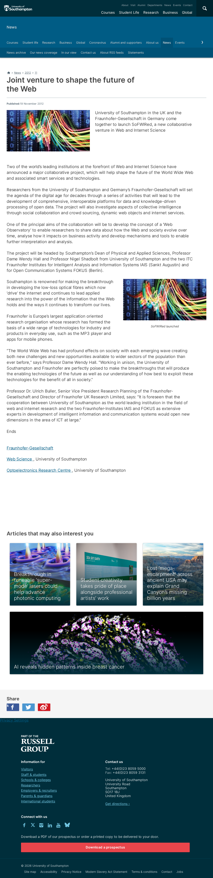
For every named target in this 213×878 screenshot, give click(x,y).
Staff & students (33, 775)
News (167, 5)
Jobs (179, 871)
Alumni (141, 5)
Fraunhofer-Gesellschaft (30, 448)
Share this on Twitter (28, 707)
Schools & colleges (36, 780)
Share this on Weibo (44, 707)
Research (151, 12)
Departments (154, 5)
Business (170, 12)
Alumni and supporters (126, 42)
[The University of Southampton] (18, 8)
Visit (132, 5)
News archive (16, 52)
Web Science (20, 459)
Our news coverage (43, 52)
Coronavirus (97, 42)
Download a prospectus (105, 847)
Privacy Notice (71, 871)
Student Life (129, 12)
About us (152, 42)
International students (38, 801)
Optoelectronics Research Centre (39, 470)
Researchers (30, 785)
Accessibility (48, 871)
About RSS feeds (112, 52)
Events (177, 5)
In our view (69, 52)
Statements (136, 52)
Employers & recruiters (39, 790)
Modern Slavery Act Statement (106, 871)
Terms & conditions (144, 871)
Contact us (88, 52)
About (124, 5)
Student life (30, 42)
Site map (30, 871)
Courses (108, 12)
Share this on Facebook (8, 705)
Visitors (27, 769)
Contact (187, 5)
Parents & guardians (36, 796)
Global (187, 12)
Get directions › (117, 804)
